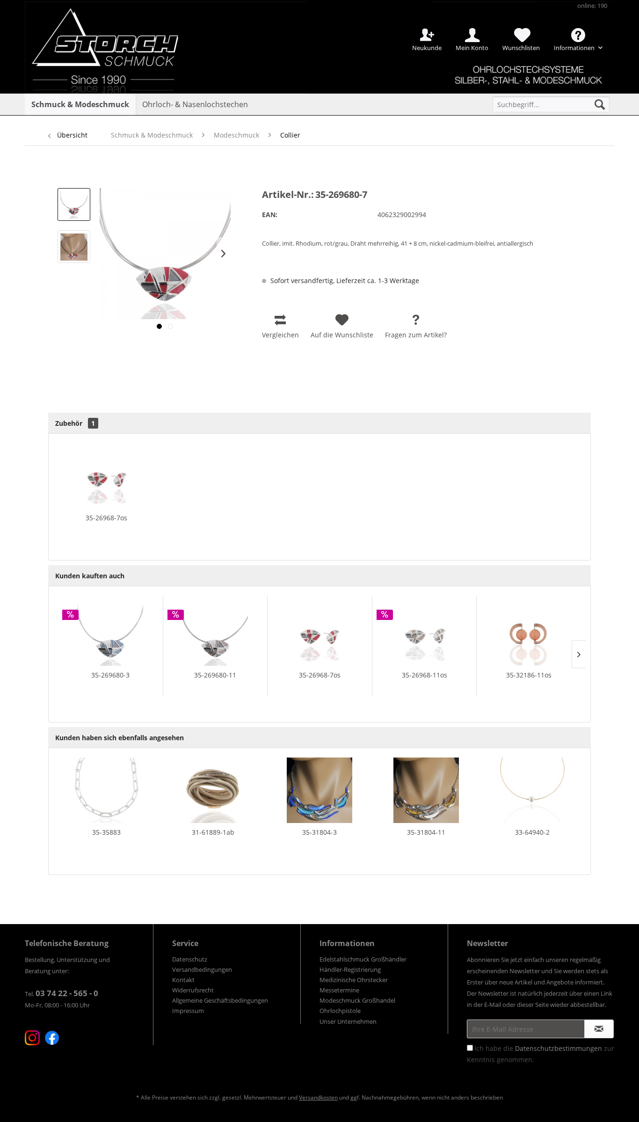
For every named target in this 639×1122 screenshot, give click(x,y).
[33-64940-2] (532, 790)
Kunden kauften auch (89, 575)
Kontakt (183, 980)
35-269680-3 (110, 674)
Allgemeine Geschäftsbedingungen (220, 1000)
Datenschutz (189, 959)
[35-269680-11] (215, 633)
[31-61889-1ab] (213, 790)
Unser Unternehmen (348, 1021)
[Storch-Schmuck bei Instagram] (32, 1037)
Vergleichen (280, 334)
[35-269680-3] (110, 633)
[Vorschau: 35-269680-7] (74, 204)
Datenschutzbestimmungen (558, 1048)
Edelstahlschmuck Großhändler (363, 959)
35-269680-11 (215, 674)
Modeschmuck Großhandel (357, 1000)
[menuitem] (551, 104)
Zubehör (75, 423)
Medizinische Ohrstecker (354, 980)
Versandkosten (318, 1097)
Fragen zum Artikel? (416, 334)
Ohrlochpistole (340, 1010)
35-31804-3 (319, 832)
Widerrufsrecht (193, 990)
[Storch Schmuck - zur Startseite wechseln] (113, 34)
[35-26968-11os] (424, 633)
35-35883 (106, 832)
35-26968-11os (424, 674)
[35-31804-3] (319, 790)
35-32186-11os (529, 674)
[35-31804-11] (426, 790)
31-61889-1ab (213, 832)
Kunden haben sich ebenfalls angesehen (119, 737)
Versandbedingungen (202, 969)
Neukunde (427, 48)
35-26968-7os (106, 517)
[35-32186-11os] (528, 633)
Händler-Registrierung (350, 969)
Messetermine (339, 990)
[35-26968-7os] (106, 476)
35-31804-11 (426, 832)
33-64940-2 (532, 832)
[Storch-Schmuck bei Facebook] (51, 1037)
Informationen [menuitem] (575, 48)
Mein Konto (472, 48)
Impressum (188, 1010)
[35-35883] (106, 790)
